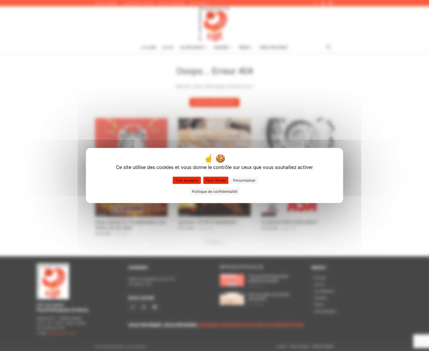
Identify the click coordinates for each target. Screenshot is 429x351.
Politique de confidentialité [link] (214, 191)
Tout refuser (216, 180)
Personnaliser (244, 180)
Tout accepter (187, 180)
